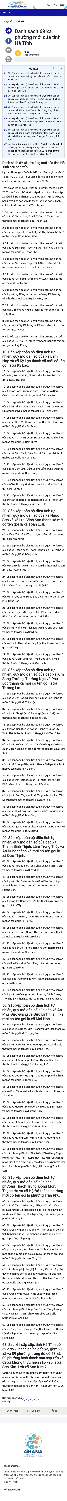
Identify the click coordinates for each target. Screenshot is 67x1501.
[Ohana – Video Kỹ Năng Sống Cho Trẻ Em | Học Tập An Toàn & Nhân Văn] (18, 4)
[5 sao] (39, 1400)
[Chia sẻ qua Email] (8, 50)
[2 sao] (27, 1400)
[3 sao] (31, 1400)
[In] (8, 59)
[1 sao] (23, 1400)
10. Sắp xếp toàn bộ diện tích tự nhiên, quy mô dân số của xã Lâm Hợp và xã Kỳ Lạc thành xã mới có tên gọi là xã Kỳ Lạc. (35, 76)
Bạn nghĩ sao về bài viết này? (12, 1400)
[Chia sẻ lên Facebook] (8, 41)
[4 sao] (35, 1400)
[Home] (8, 30)
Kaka (26, 51)
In (55, 1410)
